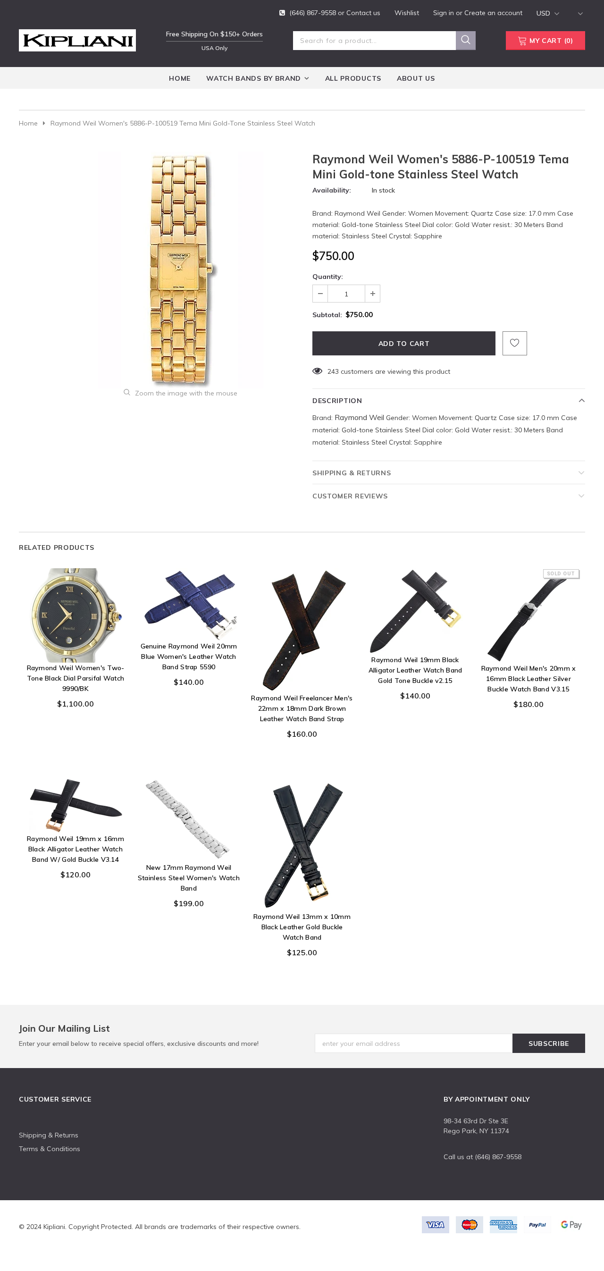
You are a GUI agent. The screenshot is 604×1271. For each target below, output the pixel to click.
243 (333, 371)
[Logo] (77, 38)
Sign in (444, 12)
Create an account (493, 12)
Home (28, 123)
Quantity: (327, 276)
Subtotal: (327, 315)
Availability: (331, 190)
